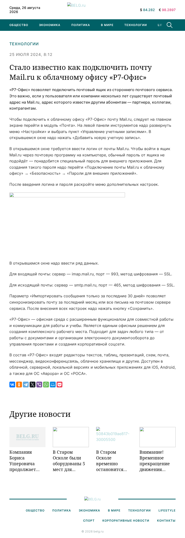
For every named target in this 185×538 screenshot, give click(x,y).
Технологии (135, 25)
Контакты (166, 520)
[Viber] (39, 384)
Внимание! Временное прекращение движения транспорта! (154, 460)
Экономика (49, 25)
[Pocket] (59, 384)
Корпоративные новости (125, 520)
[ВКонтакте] (12, 384)
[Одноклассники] (19, 384)
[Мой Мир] (53, 384)
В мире (107, 25)
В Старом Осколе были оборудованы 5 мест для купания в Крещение (69, 460)
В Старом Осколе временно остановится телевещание (111, 460)
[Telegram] (26, 384)
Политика (80, 25)
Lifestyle (167, 510)
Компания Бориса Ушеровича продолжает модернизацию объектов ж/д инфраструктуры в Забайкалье (27, 460)
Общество (18, 25)
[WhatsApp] (46, 384)
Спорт (89, 520)
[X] (32, 384)
